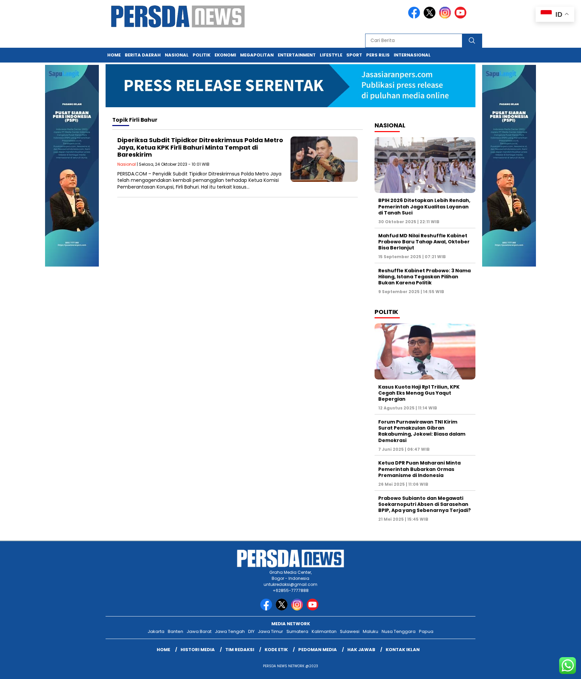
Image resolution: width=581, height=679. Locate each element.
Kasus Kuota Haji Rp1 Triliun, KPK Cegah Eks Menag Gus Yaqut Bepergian (419, 393)
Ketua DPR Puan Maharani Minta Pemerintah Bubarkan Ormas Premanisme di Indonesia (419, 469)
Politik (201, 55)
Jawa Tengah (230, 631)
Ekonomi (225, 55)
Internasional (412, 55)
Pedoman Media (317, 649)
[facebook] (415, 16)
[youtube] (462, 16)
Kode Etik (276, 649)
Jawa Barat (199, 631)
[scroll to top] (557, 668)
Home (114, 55)
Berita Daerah (143, 55)
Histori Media (198, 649)
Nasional (177, 55)
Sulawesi (349, 631)
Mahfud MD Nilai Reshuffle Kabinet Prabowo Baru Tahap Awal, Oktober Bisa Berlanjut (424, 241)
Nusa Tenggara (399, 631)
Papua (426, 631)
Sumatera (297, 631)
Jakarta (156, 631)
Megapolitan (257, 55)
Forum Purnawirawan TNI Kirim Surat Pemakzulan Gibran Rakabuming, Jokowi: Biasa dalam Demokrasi (421, 431)
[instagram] (446, 16)
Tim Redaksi (239, 649)
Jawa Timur (270, 631)
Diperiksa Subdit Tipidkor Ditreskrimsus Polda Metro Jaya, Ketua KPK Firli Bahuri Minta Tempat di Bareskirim (200, 147)
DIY (251, 631)
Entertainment (297, 55)
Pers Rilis (378, 55)
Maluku (370, 631)
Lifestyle (331, 55)
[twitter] (431, 16)
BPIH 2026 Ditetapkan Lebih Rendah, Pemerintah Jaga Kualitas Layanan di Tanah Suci (424, 206)
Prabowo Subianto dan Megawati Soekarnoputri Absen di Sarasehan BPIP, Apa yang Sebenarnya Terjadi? (424, 504)
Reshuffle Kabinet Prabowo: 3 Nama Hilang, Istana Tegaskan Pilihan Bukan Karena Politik (424, 276)
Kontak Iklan (403, 649)
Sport (354, 55)
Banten (175, 631)
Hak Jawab (361, 649)
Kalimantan (324, 631)
